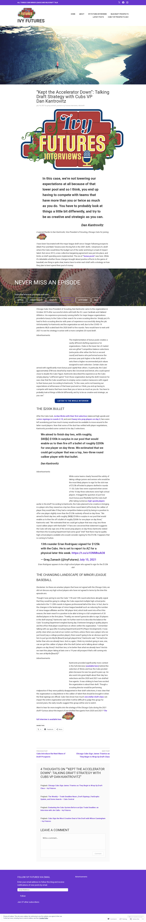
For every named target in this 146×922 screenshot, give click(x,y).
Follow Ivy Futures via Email (33, 877)
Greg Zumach (51, 105)
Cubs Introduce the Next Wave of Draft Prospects (50, 754)
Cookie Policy (43, 918)
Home (73, 14)
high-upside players (96, 501)
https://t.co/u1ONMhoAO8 (88, 553)
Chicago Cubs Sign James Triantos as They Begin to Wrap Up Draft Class (93, 754)
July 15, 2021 (87, 559)
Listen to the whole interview (73, 401)
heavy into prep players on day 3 (86, 419)
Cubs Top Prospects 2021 (118, 17)
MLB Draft (81, 105)
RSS (96, 300)
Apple (20, 300)
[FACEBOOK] (123, 2)
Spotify (53, 300)
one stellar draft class (94, 697)
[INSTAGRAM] (127, 2)
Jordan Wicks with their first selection (70, 416)
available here (92, 666)
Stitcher (83, 300)
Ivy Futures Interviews (97, 14)
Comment (98, 853)
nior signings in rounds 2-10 (51, 419)
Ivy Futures (31, 20)
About (81, 14)
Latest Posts (98, 17)
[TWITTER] (119, 2)
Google (68, 300)
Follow (23, 896)
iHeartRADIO (36, 300)
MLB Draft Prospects (120, 14)
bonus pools (89, 256)
